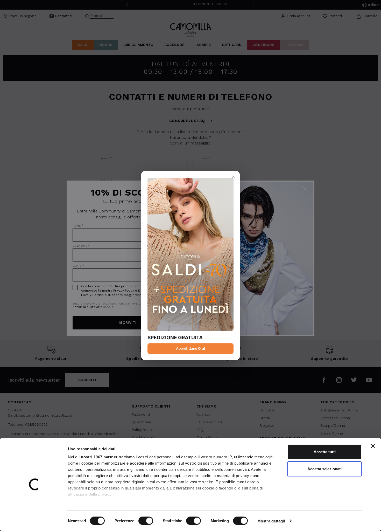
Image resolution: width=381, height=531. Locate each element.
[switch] (145, 520)
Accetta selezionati (324, 468)
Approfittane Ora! (190, 348)
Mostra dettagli (271, 521)
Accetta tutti (325, 452)
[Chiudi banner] (373, 446)
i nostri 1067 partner (98, 457)
